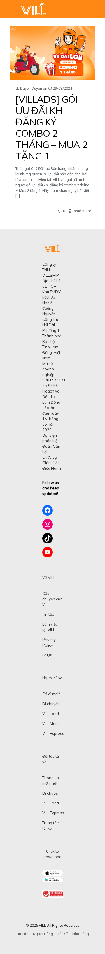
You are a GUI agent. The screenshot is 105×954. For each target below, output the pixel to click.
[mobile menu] (97, 9)
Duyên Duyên (31, 88)
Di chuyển (51, 703)
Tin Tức (22, 934)
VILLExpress (53, 733)
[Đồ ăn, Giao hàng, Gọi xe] (33, 8)
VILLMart (50, 723)
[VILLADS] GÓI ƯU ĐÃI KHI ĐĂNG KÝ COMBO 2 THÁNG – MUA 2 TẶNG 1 (51, 127)
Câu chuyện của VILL (52, 599)
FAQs (47, 655)
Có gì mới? (51, 694)
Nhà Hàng (80, 934)
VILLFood (50, 713)
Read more (82, 211)
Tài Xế (63, 934)
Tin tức (48, 614)
